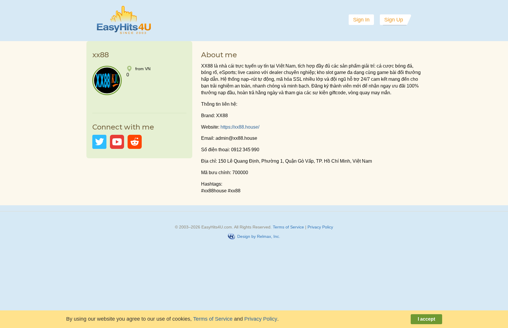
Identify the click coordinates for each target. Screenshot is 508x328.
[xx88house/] (135, 142)
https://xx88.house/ (240, 127)
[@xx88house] (117, 142)
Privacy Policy (320, 227)
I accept (426, 319)
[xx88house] (99, 142)
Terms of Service (288, 227)
